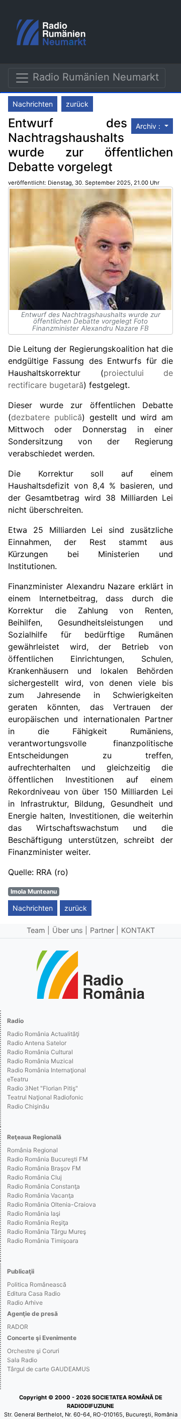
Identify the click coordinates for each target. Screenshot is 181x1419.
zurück (77, 104)
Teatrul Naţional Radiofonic (45, 1097)
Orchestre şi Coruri (33, 1351)
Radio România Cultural (40, 1052)
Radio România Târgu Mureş (46, 1231)
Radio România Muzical (40, 1061)
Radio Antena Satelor (36, 1043)
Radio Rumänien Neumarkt (94, 77)
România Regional (32, 1150)
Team (36, 930)
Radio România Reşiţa (37, 1222)
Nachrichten (33, 104)
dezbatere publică (46, 417)
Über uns (67, 930)
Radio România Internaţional (46, 1070)
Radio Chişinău (28, 1106)
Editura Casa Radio (33, 1293)
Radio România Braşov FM (44, 1168)
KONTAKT (138, 930)
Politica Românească (36, 1284)
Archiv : (149, 126)
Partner (102, 930)
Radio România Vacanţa (40, 1195)
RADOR (17, 1326)
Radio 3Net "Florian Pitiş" (42, 1088)
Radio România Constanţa (43, 1186)
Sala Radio (22, 1360)
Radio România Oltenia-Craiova (51, 1204)
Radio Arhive (25, 1302)
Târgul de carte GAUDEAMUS (48, 1369)
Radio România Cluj (34, 1177)
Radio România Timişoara (42, 1240)
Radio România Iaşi (33, 1213)
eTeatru (17, 1079)
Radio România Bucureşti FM (47, 1159)
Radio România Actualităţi (43, 1034)
